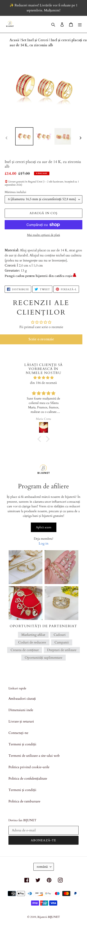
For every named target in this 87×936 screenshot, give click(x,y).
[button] (41, 339)
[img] (43, 377)
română (42, 866)
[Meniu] (79, 24)
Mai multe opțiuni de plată (43, 235)
